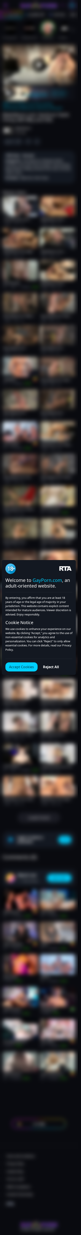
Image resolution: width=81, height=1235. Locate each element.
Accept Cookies (21, 667)
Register (39, 1224)
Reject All (51, 667)
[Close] (70, 1210)
